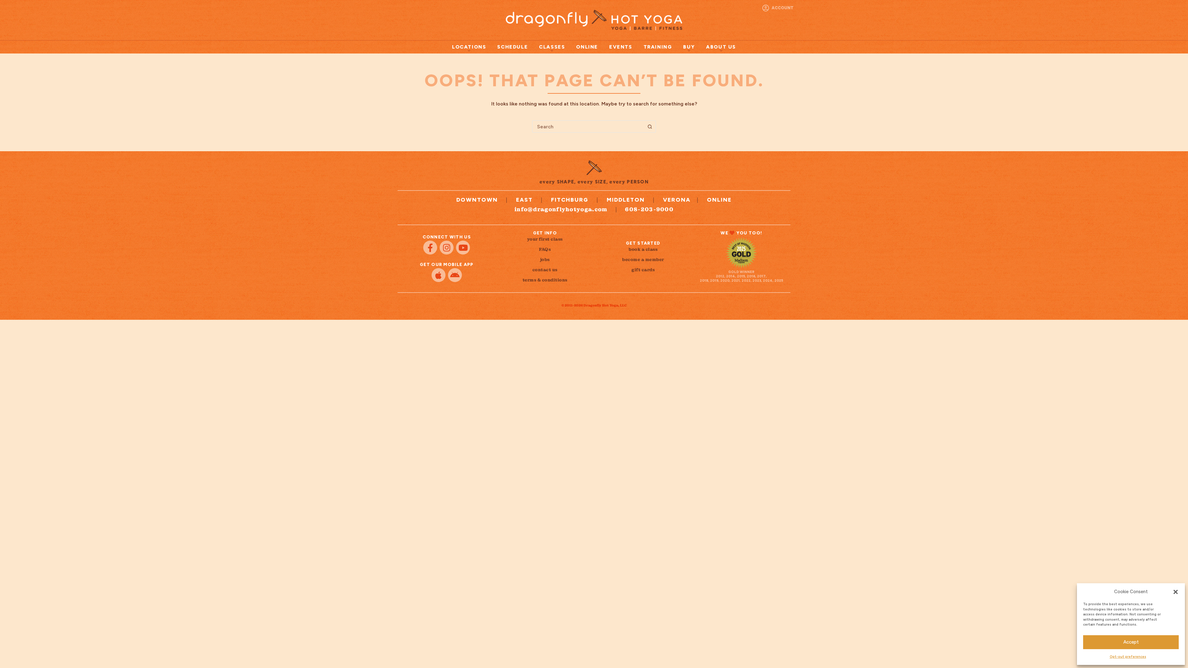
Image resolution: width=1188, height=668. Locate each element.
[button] (1176, 592)
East (524, 199)
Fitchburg (569, 199)
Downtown (477, 199)
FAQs (545, 249)
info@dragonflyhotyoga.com (561, 209)
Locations (469, 47)
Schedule (512, 47)
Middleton (626, 199)
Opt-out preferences (1128, 657)
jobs (545, 259)
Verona (677, 199)
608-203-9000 (649, 209)
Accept (1131, 642)
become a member (643, 259)
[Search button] (650, 126)
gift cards (643, 269)
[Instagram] (447, 248)
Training (658, 47)
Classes (552, 47)
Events (620, 47)
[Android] (455, 275)
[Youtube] (463, 248)
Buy (689, 47)
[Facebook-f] (430, 248)
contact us (544, 269)
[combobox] (588, 126)
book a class (643, 249)
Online (587, 47)
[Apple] (439, 275)
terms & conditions (545, 280)
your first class (545, 239)
